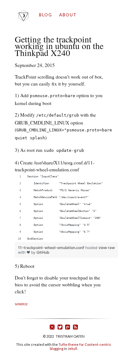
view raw (106, 247)
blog (45, 14)
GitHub (43, 252)
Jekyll (72, 348)
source (21, 303)
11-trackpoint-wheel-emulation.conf (51, 247)
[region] (66, 207)
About (68, 14)
